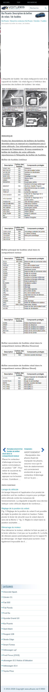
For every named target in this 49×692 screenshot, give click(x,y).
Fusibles (43, 21)
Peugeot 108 (8, 634)
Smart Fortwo (9, 645)
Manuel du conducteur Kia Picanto (21, 21)
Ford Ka (6, 613)
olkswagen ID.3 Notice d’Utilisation (18, 660)
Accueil (6, 2)
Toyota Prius (8, 671)
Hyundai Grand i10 (11, 618)
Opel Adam (8, 629)
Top (18, 2)
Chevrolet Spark (10, 592)
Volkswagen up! (10, 650)
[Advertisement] (24, 50)
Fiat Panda (8, 608)
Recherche (32, 2)
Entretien (37, 21)
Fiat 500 (6, 602)
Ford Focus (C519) (11, 655)
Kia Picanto (5, 21)
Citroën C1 (7, 597)
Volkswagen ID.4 (10, 666)
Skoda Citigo (8, 639)
